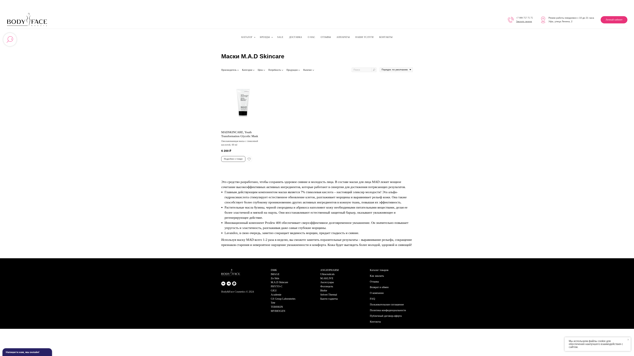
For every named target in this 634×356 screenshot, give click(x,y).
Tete (273, 302)
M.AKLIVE (326, 278)
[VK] (223, 284)
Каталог (247, 37)
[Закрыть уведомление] (628, 339)
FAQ (372, 298)
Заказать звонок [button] (524, 21)
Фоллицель (326, 286)
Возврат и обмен (379, 287)
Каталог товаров (379, 270)
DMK (274, 270)
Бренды (265, 37)
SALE (280, 37)
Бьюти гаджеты (329, 298)
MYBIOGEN (278, 311)
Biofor (323, 290)
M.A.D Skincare (279, 282)
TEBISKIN (277, 306)
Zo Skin (275, 278)
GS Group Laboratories (283, 298)
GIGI (273, 290)
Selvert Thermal (328, 294)
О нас (311, 37)
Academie (276, 294)
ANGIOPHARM (329, 270)
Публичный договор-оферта (386, 315)
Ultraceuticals (327, 274)
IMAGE (275, 274)
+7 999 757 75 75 (524, 18)
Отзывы (326, 37)
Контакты (386, 37)
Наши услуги (364, 37)
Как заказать (377, 275)
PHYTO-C (276, 286)
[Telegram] (229, 284)
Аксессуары (327, 282)
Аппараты (343, 37)
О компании (377, 293)
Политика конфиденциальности (388, 310)
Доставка (295, 37)
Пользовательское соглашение (387, 304)
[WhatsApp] (234, 284)
